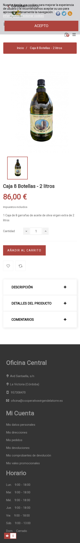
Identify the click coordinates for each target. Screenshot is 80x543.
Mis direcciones (16, 432)
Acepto (41, 26)
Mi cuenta (20, 413)
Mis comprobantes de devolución (28, 455)
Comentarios (22, 320)
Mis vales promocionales (23, 463)
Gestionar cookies (32, 15)
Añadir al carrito (24, 250)
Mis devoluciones (18, 448)
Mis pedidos (14, 440)
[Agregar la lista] (8, 266)
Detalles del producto (31, 303)
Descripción (22, 287)
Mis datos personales (20, 425)
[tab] (40, 287)
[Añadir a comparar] (20, 266)
